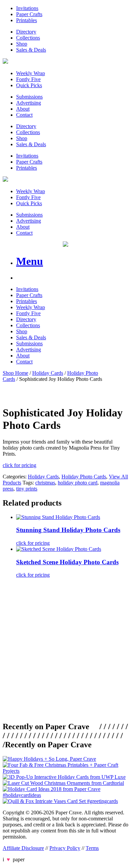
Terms (92, 848)
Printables (26, 20)
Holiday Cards (47, 373)
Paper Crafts (29, 14)
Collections (28, 38)
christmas (45, 482)
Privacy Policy (64, 848)
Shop (21, 44)
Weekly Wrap (30, 73)
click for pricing (19, 465)
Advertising (28, 103)
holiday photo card (77, 482)
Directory (26, 32)
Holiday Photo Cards (83, 476)
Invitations (27, 8)
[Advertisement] (65, 648)
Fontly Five (28, 79)
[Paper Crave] (5, 62)
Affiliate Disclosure (23, 848)
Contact (24, 115)
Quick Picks (29, 85)
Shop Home (15, 373)
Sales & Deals (31, 50)
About (23, 109)
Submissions (29, 97)
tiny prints (26, 488)
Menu (29, 261)
